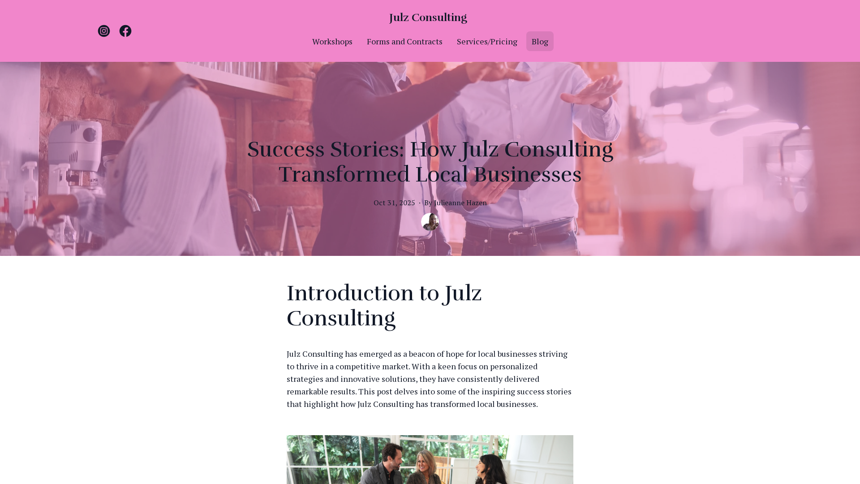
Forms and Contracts (405, 41)
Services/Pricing (487, 41)
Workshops (332, 41)
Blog (540, 41)
